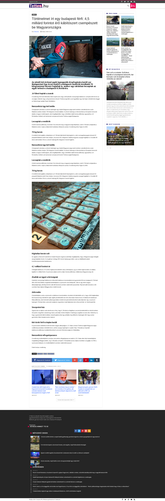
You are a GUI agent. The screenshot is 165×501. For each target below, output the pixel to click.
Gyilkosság (112, 134)
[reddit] (80, 360)
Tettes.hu (36, 31)
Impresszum (32, 425)
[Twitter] (124, 1)
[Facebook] (121, 1)
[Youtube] (131, 1)
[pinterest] (86, 360)
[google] (75, 360)
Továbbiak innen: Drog (53, 366)
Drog (34, 14)
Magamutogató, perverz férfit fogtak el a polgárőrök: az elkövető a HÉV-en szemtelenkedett (87, 390)
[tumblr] (97, 360)
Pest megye (51, 353)
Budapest (40, 353)
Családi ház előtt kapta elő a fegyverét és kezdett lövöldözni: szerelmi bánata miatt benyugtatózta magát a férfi (42, 390)
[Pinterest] (128, 1)
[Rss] (134, 1)
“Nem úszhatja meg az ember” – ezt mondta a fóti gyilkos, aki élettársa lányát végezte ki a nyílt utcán (65, 390)
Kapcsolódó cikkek (38, 366)
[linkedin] (91, 360)
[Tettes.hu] (39, 5)
